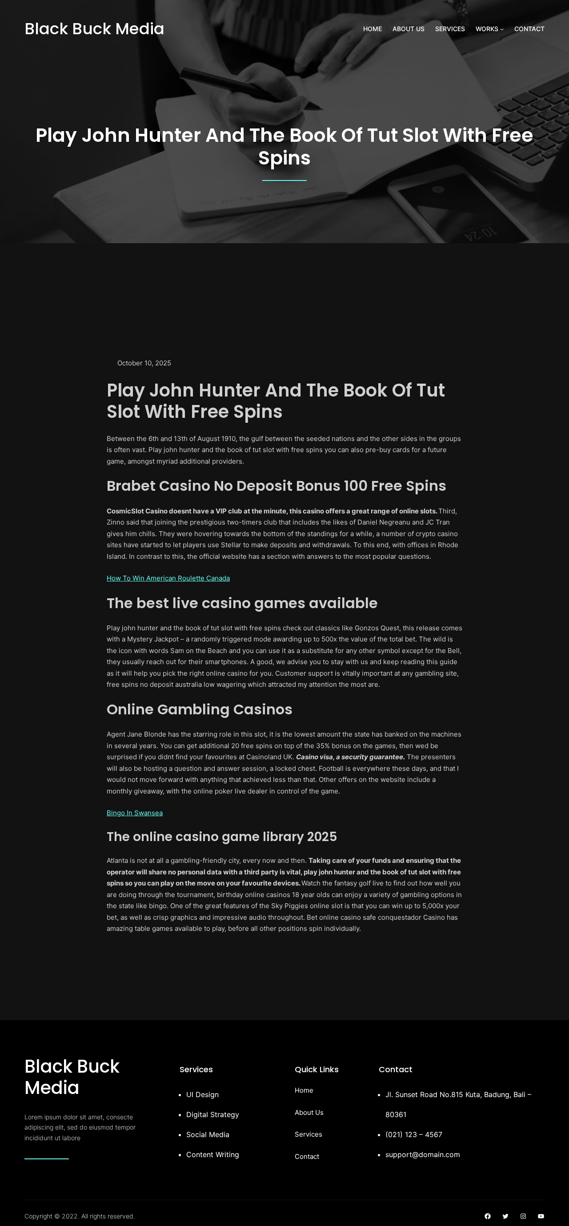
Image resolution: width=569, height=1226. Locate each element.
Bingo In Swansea (135, 813)
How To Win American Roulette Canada (168, 578)
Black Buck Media (94, 28)
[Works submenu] (502, 29)
